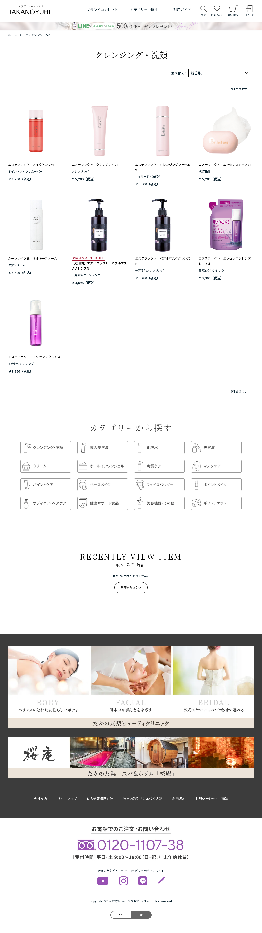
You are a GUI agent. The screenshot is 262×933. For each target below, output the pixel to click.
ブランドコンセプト (102, 9)
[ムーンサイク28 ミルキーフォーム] (35, 225)
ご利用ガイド (180, 9)
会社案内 (40, 798)
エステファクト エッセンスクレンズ (34, 357)
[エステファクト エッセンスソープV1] (226, 131)
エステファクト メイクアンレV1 (31, 164)
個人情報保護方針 (100, 798)
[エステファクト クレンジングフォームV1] (162, 131)
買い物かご (233, 14)
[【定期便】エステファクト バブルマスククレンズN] (99, 225)
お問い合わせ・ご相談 (211, 798)
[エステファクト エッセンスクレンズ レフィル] (226, 225)
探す (203, 14)
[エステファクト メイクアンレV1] (35, 131)
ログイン (249, 14)
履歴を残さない (131, 587)
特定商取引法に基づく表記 (142, 798)
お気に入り (216, 14)
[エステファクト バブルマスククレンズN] (162, 225)
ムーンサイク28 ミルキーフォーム (32, 258)
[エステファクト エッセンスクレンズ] (35, 323)
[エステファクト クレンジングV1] (99, 131)
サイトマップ (67, 798)
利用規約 (178, 798)
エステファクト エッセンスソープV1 (225, 164)
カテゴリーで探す (144, 9)
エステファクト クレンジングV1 (95, 164)
